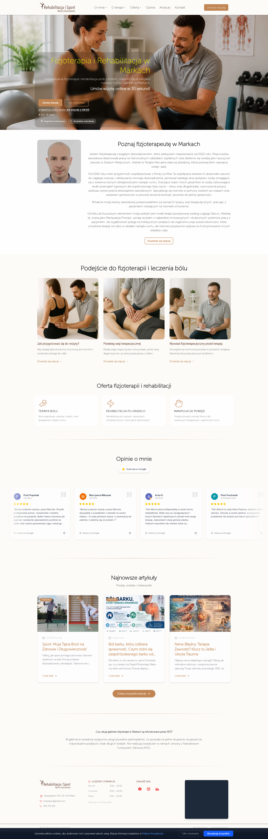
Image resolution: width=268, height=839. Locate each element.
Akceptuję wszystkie (218, 833)
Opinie (150, 7)
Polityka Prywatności (219, 828)
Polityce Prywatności (152, 833)
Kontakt (180, 7)
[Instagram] (148, 789)
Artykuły (164, 7)
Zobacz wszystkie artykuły (132, 693)
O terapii (117, 7)
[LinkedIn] (157, 789)
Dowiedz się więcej (158, 240)
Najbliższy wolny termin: (63, 109)
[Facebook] (139, 789)
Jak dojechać (76, 102)
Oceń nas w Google (136, 469)
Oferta (134, 7)
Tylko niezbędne (190, 833)
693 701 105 (49, 806)
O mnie (99, 7)
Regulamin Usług (200, 828)
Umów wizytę (216, 7)
